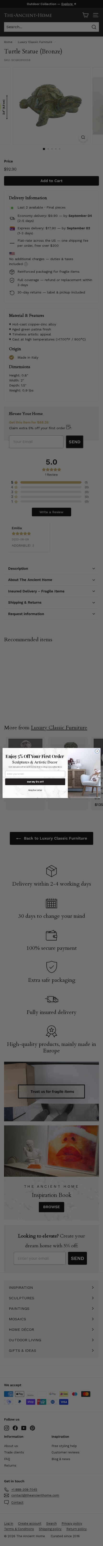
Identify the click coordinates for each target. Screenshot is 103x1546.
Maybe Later (35, 790)
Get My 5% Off (35, 781)
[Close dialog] (97, 751)
